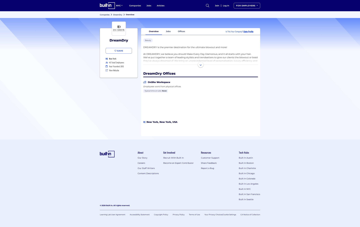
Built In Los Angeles (248, 184)
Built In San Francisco (249, 194)
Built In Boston (246, 163)
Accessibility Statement (140, 214)
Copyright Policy (161, 214)
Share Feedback (209, 163)
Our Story (142, 158)
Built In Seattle (246, 199)
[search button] (208, 5)
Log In (226, 5)
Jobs (149, 5)
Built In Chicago (247, 173)
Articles (160, 5)
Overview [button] (154, 31)
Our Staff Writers (146, 168)
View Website (114, 70)
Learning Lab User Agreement (112, 214)
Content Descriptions (148, 173)
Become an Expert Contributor (178, 163)
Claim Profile (248, 31)
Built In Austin (246, 158)
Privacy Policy (179, 214)
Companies (135, 5)
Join (217, 5)
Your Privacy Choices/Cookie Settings (220, 214)
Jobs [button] (168, 31)
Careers (141, 163)
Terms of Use (194, 214)
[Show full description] (200, 65)
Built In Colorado (247, 178)
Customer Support (210, 158)
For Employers (246, 5)
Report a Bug (207, 168)
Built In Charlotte (247, 168)
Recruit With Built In (173, 158)
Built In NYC (245, 189)
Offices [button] (181, 31)
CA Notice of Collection (250, 214)
